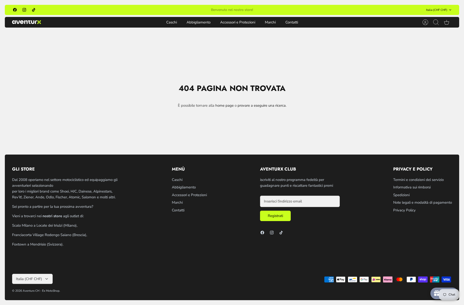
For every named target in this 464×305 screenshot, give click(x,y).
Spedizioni (401, 195)
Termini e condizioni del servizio (418, 179)
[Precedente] (167, 10)
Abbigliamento (198, 22)
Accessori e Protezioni (237, 22)
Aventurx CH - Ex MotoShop (41, 291)
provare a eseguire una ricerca (262, 105)
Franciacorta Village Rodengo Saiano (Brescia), (49, 234)
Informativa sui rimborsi (412, 187)
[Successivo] (296, 10)
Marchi (270, 22)
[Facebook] (15, 9)
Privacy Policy (404, 210)
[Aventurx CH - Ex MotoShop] (26, 22)
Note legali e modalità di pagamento (422, 202)
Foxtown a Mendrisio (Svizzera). (37, 244)
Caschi (171, 22)
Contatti (291, 22)
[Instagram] (24, 9)
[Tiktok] (33, 9)
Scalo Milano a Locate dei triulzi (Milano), (44, 225)
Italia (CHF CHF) (436, 10)
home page (224, 105)
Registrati (275, 215)
